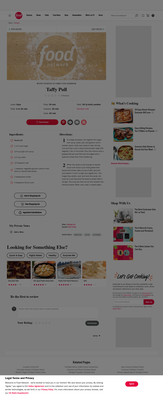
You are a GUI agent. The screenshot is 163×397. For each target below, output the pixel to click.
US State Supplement (18, 393)
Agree (131, 384)
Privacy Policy (47, 390)
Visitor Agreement (36, 386)
